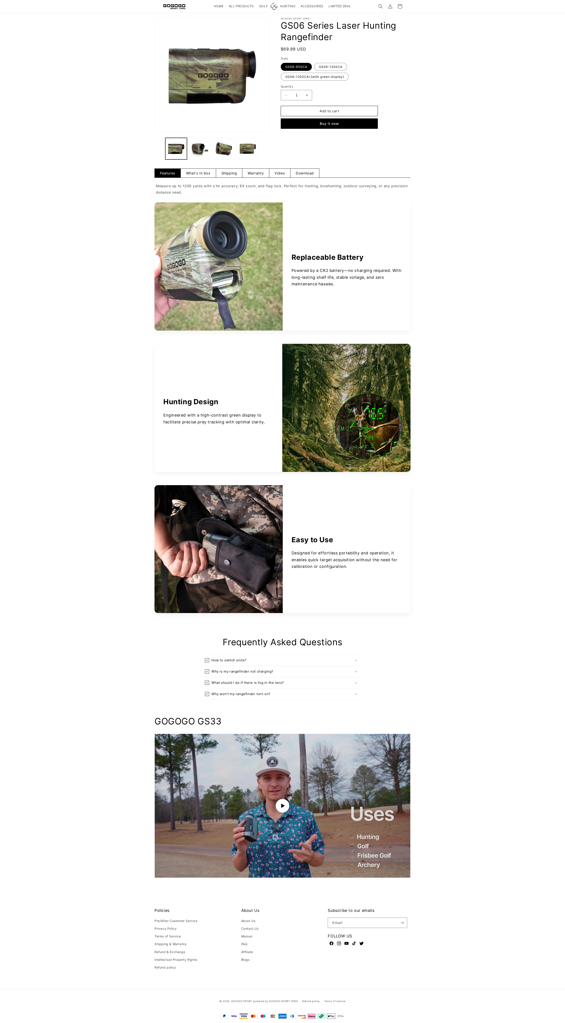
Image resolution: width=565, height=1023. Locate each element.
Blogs (245, 959)
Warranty (256, 173)
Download (305, 173)
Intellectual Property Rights (175, 959)
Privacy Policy (165, 928)
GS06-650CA (296, 67)
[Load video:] (282, 806)
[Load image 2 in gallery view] (200, 148)
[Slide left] (159, 148)
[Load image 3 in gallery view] (224, 148)
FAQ (244, 944)
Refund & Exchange (169, 952)
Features (167, 173)
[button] (380, 6)
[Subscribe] (402, 923)
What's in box (198, 173)
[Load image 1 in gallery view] (176, 148)
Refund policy (165, 967)
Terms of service (335, 1001)
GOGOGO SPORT (241, 1001)
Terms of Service (167, 936)
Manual (246, 936)
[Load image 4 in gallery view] (247, 148)
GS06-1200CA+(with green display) (314, 77)
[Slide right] (265, 148)
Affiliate (247, 952)
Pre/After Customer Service (176, 921)
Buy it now (329, 124)
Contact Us (250, 928)
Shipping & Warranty (170, 944)
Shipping (229, 173)
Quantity (287, 86)
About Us (248, 921)
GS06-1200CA (330, 67)
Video (280, 173)
